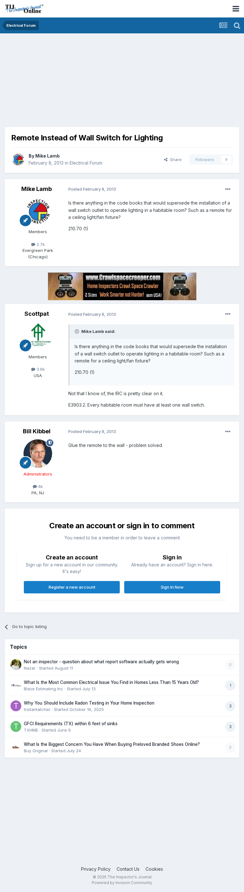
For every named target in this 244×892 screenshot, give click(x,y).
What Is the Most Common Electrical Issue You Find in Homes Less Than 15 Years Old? (111, 682)
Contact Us (128, 869)
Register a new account (72, 587)
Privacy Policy (96, 869)
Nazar (30, 668)
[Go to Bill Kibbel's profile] (38, 453)
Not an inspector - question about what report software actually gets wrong (101, 661)
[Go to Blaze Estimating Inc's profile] (15, 685)
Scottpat (36, 313)
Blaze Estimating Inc (43, 688)
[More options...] (227, 189)
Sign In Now (172, 587)
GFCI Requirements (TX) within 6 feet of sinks (71, 723)
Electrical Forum (86, 163)
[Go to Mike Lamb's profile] (18, 159)
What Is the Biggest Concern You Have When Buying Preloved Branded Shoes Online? (112, 744)
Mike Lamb (47, 156)
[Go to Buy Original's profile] (15, 747)
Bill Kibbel (37, 431)
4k (40, 486)
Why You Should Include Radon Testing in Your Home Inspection (89, 703)
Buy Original (36, 750)
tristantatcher (37, 709)
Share (174, 159)
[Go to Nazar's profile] (15, 664)
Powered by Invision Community (122, 882)
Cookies (154, 869)
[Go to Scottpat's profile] (38, 336)
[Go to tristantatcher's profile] (15, 705)
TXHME (31, 730)
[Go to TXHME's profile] (15, 726)
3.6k (40, 369)
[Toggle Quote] (77, 331)
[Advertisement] (79, 82)
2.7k (40, 244)
